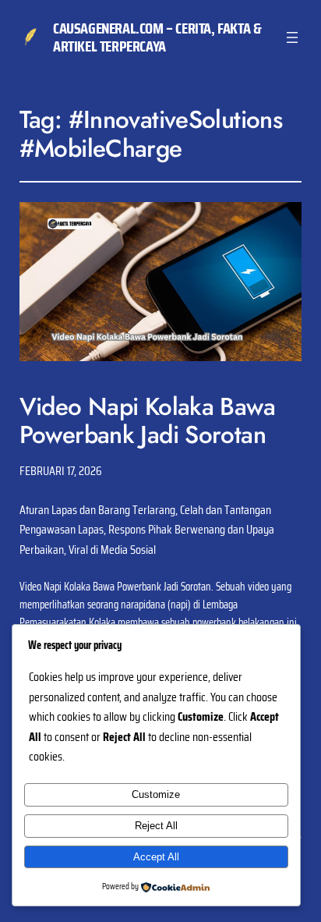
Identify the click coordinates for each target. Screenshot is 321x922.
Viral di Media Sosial (112, 549)
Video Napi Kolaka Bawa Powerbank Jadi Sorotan (147, 420)
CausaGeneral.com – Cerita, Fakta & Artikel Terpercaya (157, 37)
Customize (156, 794)
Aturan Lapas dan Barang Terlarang (97, 510)
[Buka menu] (292, 37)
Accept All (156, 857)
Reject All (156, 826)
